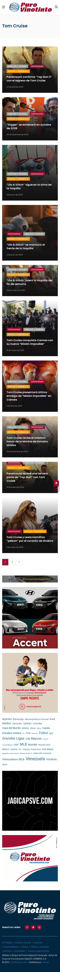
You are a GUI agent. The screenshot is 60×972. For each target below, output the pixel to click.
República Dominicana (10, 753)
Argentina (7, 719)
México (5, 749)
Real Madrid (47, 749)
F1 (23, 733)
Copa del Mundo (11, 728)
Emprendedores (11, 947)
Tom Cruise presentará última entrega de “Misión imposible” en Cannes (29, 396)
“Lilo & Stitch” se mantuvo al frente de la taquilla (26, 246)
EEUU (39, 728)
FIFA (28, 733)
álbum (4, 764)
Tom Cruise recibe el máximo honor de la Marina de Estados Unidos (27, 441)
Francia (35, 733)
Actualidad (7, 942)
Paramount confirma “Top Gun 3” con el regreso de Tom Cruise (29, 78)
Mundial (32, 744)
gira (51, 733)
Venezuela (35, 758)
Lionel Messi (7, 745)
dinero (25, 728)
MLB (23, 744)
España (46, 728)
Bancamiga (18, 719)
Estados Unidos (11, 733)
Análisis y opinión (17, 66)
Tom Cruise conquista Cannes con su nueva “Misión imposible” (30, 342)
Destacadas (37, 66)
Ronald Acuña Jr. (26, 753)
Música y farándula (18, 71)
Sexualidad (19, 951)
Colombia (37, 723)
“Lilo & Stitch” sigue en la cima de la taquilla (29, 186)
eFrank (46, 962)
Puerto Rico (36, 749)
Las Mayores (34, 738)
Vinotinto (51, 759)
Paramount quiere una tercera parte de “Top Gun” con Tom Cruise (27, 477)
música (13, 749)
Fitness (25, 947)
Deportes (38, 942)
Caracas (27, 723)
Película (26, 749)
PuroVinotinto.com (18, 962)
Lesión (45, 739)
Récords (7, 951)
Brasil (52, 719)
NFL (20, 749)
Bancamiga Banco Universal (36, 719)
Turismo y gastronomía (38, 951)
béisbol (6, 723)
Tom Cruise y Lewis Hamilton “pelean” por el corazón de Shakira (30, 539)
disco (33, 728)
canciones (17, 723)
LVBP (16, 745)
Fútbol (43, 733)
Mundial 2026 (44, 745)
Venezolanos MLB (13, 759)
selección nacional (42, 753)
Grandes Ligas (13, 738)
